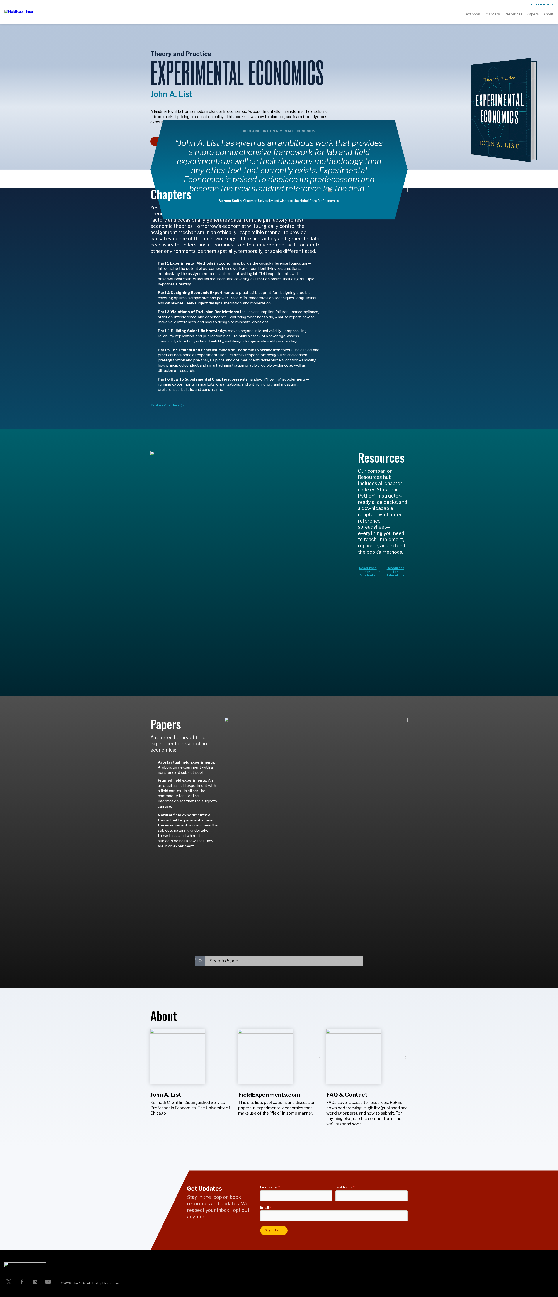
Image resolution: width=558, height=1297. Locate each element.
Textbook (472, 14)
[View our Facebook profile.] (21, 1281)
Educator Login (542, 4)
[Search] (200, 961)
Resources (513, 14)
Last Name (345, 1187)
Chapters (492, 14)
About (548, 14)
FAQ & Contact (346, 1094)
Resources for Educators (395, 571)
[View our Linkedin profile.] (35, 1281)
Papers (533, 14)
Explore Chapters (165, 405)
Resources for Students (368, 571)
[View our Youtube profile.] (48, 1281)
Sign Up (271, 1230)
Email (265, 1207)
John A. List (165, 1094)
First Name (270, 1187)
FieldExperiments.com (269, 1094)
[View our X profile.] (8, 1281)
